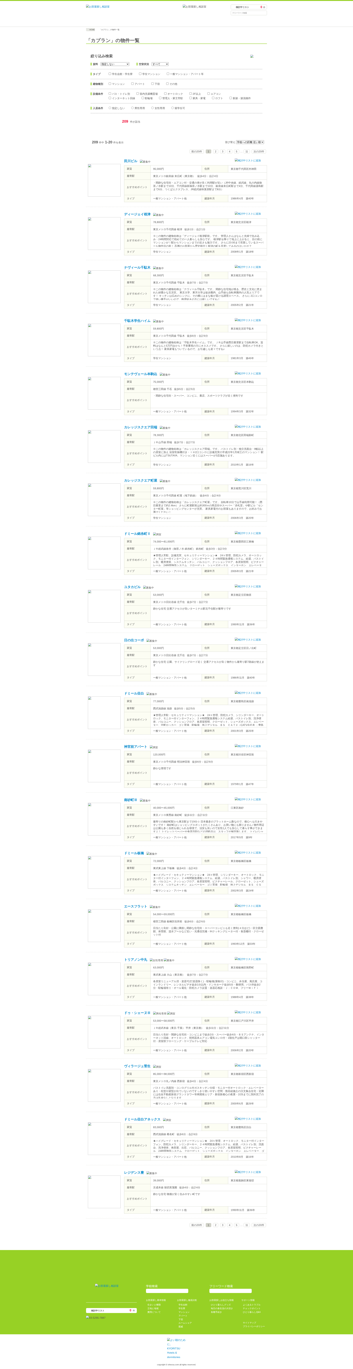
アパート (140, 83)
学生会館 (183, 1304)
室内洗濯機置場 (149, 93)
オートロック (175, 93)
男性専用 (140, 108)
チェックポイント (252, 1308)
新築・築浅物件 (242, 98)
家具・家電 (199, 98)
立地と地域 (152, 1308)
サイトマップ (249, 1322)
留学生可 (180, 108)
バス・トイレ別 (121, 93)
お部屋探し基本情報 (108, 21)
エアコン (216, 93)
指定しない (118, 108)
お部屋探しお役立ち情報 (199, 21)
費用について (154, 1312)
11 (246, 151)
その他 (173, 83)
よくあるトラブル (252, 1304)
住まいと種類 (154, 1304)
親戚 (181, 1326)
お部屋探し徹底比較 (153, 21)
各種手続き (216, 1312)
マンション (118, 83)
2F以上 (197, 93)
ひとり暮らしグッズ (221, 1304)
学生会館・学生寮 (122, 74)
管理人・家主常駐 (172, 98)
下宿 (157, 83)
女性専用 (160, 108)
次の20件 (259, 151)
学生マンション (151, 74)
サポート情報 (244, 21)
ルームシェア (185, 1323)
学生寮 (182, 1308)
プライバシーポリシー (254, 1326)
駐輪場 (149, 98)
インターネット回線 (123, 98)
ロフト (219, 98)
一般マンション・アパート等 (187, 74)
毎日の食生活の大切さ (222, 1308)
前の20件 (196, 151)
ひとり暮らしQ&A (252, 1312)
